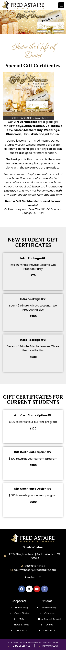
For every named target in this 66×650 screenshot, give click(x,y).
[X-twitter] (29, 589)
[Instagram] (44, 589)
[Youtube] (37, 589)
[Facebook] (21, 589)
